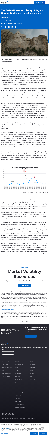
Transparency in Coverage (8, 420)
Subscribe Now (8, 353)
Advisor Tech (5, 364)
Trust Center (44, 420)
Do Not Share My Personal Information (23, 420)
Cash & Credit (18, 401)
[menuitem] (7, 385)
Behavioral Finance (6, 373)
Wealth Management (7, 367)
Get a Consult (39, 2)
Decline (43, 433)
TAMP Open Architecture (21, 389)
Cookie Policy (22, 418)
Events (31, 370)
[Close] (47, 424)
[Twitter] (9, 27)
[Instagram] (2, 414)
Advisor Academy (6, 376)
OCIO (3, 370)
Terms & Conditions (30, 418)
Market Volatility (18, 23)
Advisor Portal (18, 385)
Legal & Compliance (6, 418)
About (31, 361)
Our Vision (32, 364)
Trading (16, 370)
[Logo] (4, 2)
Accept (34, 433)
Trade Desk (17, 398)
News (31, 376)
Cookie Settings (36, 420)
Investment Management (20, 407)
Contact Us (32, 379)
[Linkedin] (12, 27)
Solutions (17, 361)
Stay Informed (24, 285)
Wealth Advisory (18, 395)
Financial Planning (19, 379)
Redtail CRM (17, 367)
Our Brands (32, 373)
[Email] (15, 27)
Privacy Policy (15, 418)
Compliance (17, 376)
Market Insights (9, 23)
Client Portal (17, 382)
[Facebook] (5, 27)
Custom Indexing (19, 392)
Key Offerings (5, 361)
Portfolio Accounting (19, 364)
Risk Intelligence (18, 373)
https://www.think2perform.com (7, 309)
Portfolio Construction (20, 404)
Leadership (32, 367)
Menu (47, 2)
